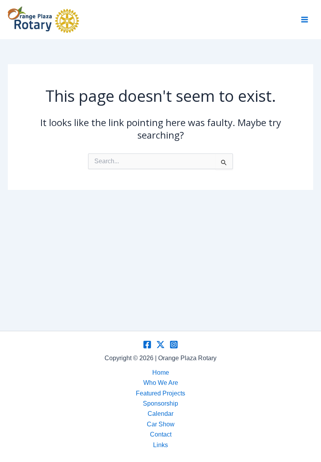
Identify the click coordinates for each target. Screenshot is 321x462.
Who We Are (160, 382)
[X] (160, 344)
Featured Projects (160, 393)
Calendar (160, 413)
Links (160, 445)
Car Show (161, 424)
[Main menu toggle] (304, 19)
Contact (160, 434)
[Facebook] (147, 344)
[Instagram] (174, 344)
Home (160, 372)
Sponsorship (160, 403)
